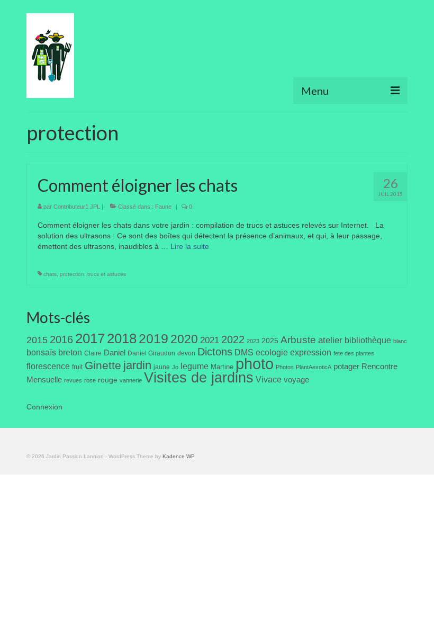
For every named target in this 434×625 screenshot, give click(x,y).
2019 (153, 339)
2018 (122, 338)
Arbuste (298, 339)
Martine (222, 367)
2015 (37, 340)
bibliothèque (368, 340)
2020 (184, 339)
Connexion (44, 407)
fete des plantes (353, 353)
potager (346, 366)
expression (310, 352)
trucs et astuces (106, 274)
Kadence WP (178, 456)
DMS (244, 352)
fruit (77, 367)
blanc (400, 341)
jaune (161, 367)
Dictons (214, 352)
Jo (175, 367)
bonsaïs (41, 352)
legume (194, 366)
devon (186, 353)
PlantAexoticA (313, 367)
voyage (296, 379)
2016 (61, 339)
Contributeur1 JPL (76, 206)
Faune (163, 206)
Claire (93, 353)
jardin (137, 365)
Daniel (114, 353)
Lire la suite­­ (189, 246)
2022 (233, 339)
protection (72, 274)
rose (90, 380)
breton (70, 352)
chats (50, 274)
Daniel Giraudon (151, 353)
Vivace (269, 379)
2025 (269, 340)
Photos (285, 367)
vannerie (131, 380)
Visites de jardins (199, 378)
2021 (209, 340)
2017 (90, 338)
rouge (107, 380)
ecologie (272, 352)
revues (73, 380)
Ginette (103, 365)
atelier (330, 340)
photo (255, 363)
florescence (48, 366)
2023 (253, 341)
